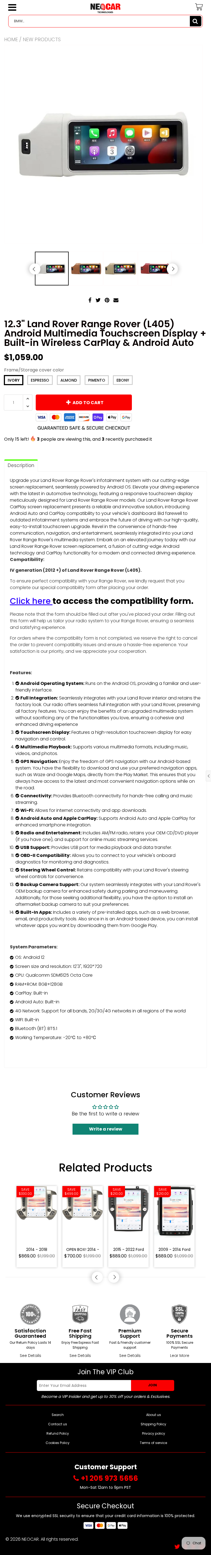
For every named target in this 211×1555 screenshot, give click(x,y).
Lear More (179, 1355)
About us (153, 1414)
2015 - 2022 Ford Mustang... (128, 1250)
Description (21, 465)
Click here (30, 601)
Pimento (96, 380)
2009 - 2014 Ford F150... (174, 1250)
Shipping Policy (153, 1424)
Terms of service (153, 1442)
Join (152, 1385)
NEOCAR (30, 1539)
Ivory (14, 380)
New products (42, 39)
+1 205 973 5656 (109, 1478)
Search (58, 1414)
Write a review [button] (105, 1129)
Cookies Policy (58, 1442)
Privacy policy (153, 1433)
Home (11, 39)
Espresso (40, 380)
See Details (30, 1355)
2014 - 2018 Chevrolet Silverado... (36, 1250)
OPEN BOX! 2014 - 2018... (82, 1250)
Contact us (57, 1424)
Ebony (122, 380)
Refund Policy (57, 1433)
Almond (68, 380)
